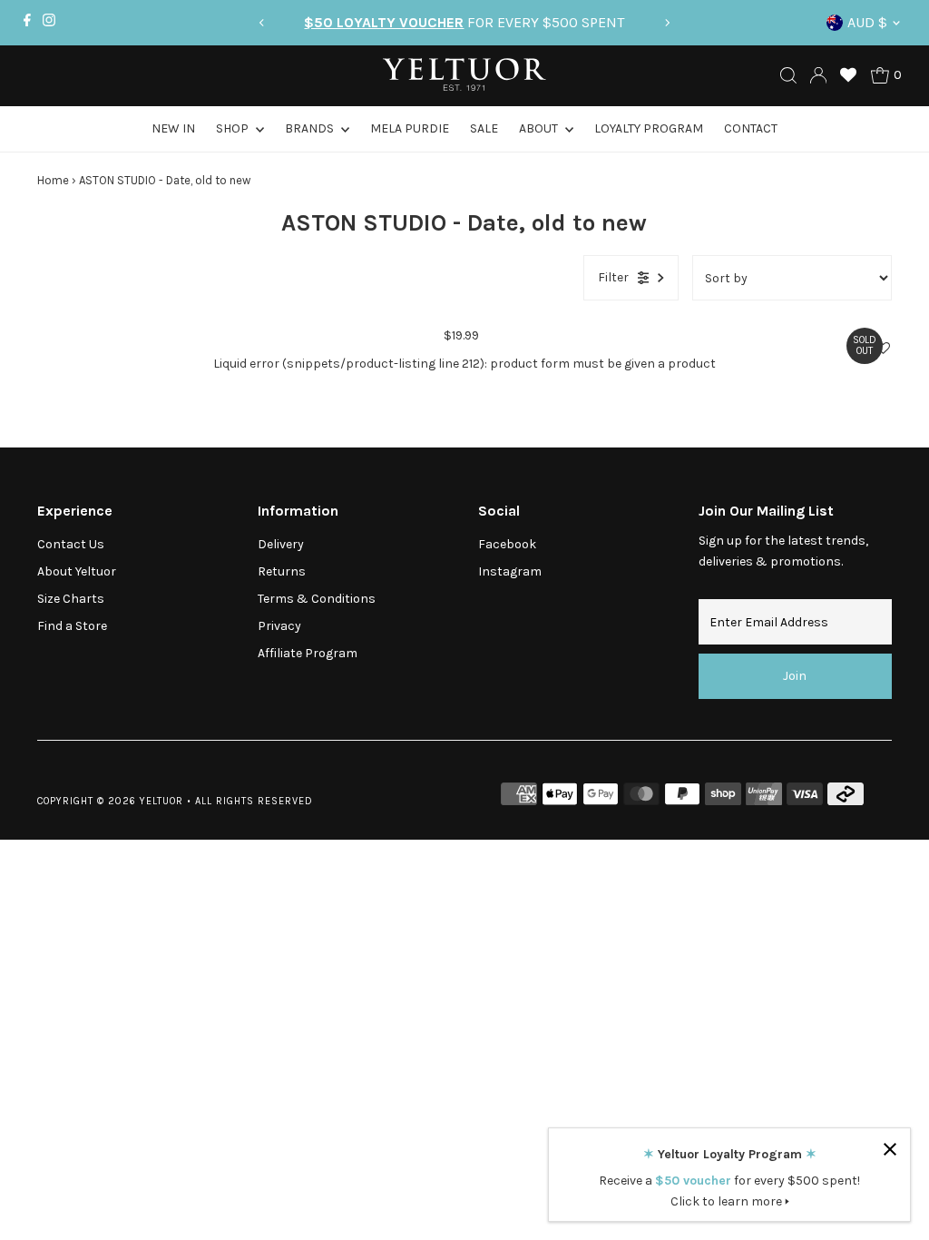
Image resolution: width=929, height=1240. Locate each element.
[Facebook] (27, 22)
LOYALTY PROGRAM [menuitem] (648, 128)
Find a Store (72, 626)
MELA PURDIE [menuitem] (409, 128)
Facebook (507, 544)
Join (795, 676)
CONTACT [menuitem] (750, 128)
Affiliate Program (307, 653)
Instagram (510, 571)
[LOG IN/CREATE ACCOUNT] (818, 75)
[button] (883, 349)
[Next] (666, 22)
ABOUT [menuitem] (540, 128)
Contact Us (70, 544)
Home (53, 180)
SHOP (233, 128)
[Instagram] (49, 22)
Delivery (281, 544)
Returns (282, 571)
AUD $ (867, 22)
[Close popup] (889, 1149)
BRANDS (311, 128)
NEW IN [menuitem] (173, 128)
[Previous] (262, 22)
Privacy (279, 626)
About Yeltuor (76, 571)
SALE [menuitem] (484, 128)
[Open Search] (788, 75)
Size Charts (70, 598)
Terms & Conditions (317, 598)
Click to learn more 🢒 (729, 1201)
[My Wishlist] (848, 75)
